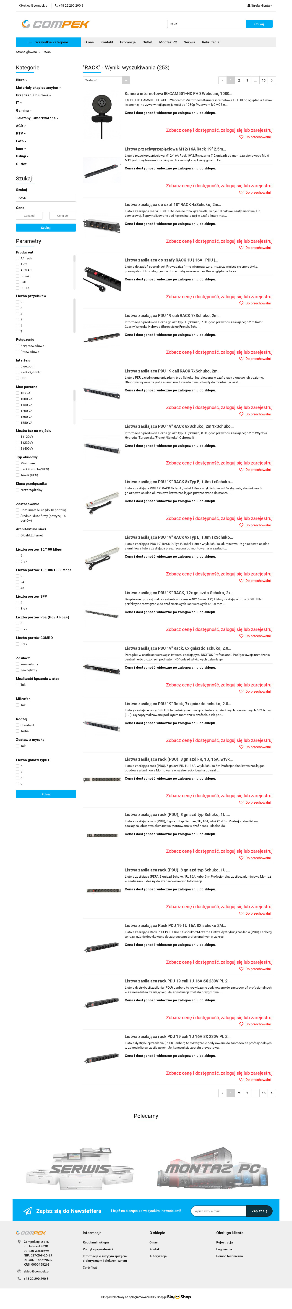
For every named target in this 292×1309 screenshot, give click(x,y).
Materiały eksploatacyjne (37, 88)
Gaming (23, 110)
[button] (92, 1233)
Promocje (128, 42)
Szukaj (46, 228)
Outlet (147, 42)
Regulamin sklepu (96, 1242)
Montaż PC (168, 42)
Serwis (189, 42)
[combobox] (106, 80)
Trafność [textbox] (91, 80)
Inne (20, 149)
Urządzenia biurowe (32, 95)
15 (264, 80)
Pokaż (46, 794)
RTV (20, 133)
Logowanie (224, 1249)
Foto (20, 141)
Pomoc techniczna (229, 1256)
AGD (20, 126)
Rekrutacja (210, 42)
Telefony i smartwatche (36, 118)
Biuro (21, 80)
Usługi (21, 156)
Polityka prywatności (98, 1249)
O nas (89, 42)
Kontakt (107, 42)
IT (18, 103)
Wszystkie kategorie (51, 42)
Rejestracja (224, 1242)
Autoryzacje (158, 1256)
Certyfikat (90, 1267)
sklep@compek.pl (37, 1271)
